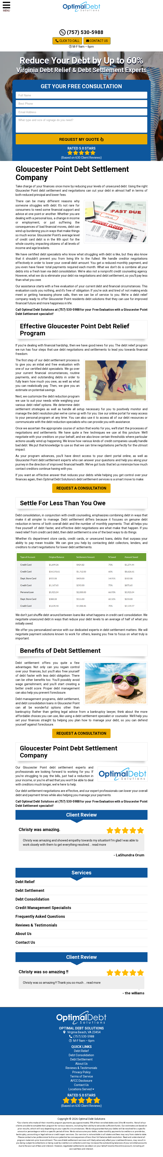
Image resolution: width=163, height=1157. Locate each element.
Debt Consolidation (32, 899)
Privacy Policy (81, 1072)
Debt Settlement (29, 890)
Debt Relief (25, 881)
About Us (23, 933)
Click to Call (69, 41)
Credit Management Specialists (43, 907)
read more (99, 844)
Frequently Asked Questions (40, 916)
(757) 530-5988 (84, 32)
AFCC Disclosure (81, 1080)
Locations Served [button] (80, 1089)
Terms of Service (81, 1076)
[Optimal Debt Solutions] (81, 1017)
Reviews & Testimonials (36, 925)
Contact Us (98, 41)
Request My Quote (79, 139)
